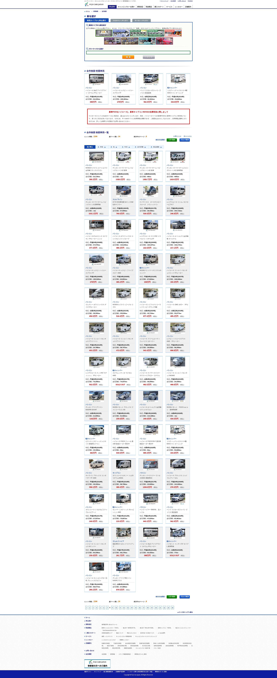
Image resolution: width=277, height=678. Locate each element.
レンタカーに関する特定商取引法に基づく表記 (139, 671)
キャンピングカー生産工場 (143, 648)
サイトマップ (164, 1)
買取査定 (140, 7)
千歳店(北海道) (117, 643)
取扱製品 (149, 7)
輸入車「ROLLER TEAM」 (147, 627)
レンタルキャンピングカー (109, 639)
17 (143, 608)
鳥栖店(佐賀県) (128, 648)
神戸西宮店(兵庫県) (182, 645)
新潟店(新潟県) (134, 645)
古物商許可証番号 (120, 671)
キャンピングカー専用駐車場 (124, 636)
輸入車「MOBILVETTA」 (129, 627)
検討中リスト (88, 671)
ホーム (88, 617)
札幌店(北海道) (106, 643)
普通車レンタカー (124, 639)
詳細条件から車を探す (120, 20)
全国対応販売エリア (107, 633)
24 (172, 608)
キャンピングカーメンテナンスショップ (146, 636)
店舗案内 (188, 7)
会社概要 (173, 1)
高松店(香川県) (116, 648)
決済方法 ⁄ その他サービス (147, 633)
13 (127, 608)
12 (124, 608)
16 (139, 608)
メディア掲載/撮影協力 (125, 654)
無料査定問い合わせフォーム (109, 624)
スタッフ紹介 (157, 648)
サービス (169, 7)
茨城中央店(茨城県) (144, 643)
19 (151, 608)
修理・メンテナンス (107, 636)
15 (135, 608)
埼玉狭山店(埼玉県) (174, 643)
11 (120, 608)
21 (160, 608)
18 (147, 608)
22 (164, 608)
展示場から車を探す (141, 20)
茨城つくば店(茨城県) (159, 643)
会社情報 (104, 654)
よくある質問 (161, 633)
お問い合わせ (182, 1)
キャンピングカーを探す (126, 7)
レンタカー (179, 7)
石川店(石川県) (146, 645)
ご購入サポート (91, 633)
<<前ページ (177, 136)
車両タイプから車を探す (96, 20)
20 (156, 608)
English (190, 1)
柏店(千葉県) (110, 645)
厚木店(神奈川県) (122, 645)
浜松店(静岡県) (170, 645)
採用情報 (112, 654)
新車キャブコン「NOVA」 (165, 627)
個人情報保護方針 (108, 671)
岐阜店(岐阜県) (158, 645)
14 (131, 608)
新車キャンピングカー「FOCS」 (110, 627)
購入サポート (159, 7)
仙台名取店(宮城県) (130, 643)
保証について (119, 633)
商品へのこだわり (132, 633)
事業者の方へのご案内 (141, 654)
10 (116, 608)
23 (168, 608)
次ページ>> (188, 136)
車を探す (112, 7)
